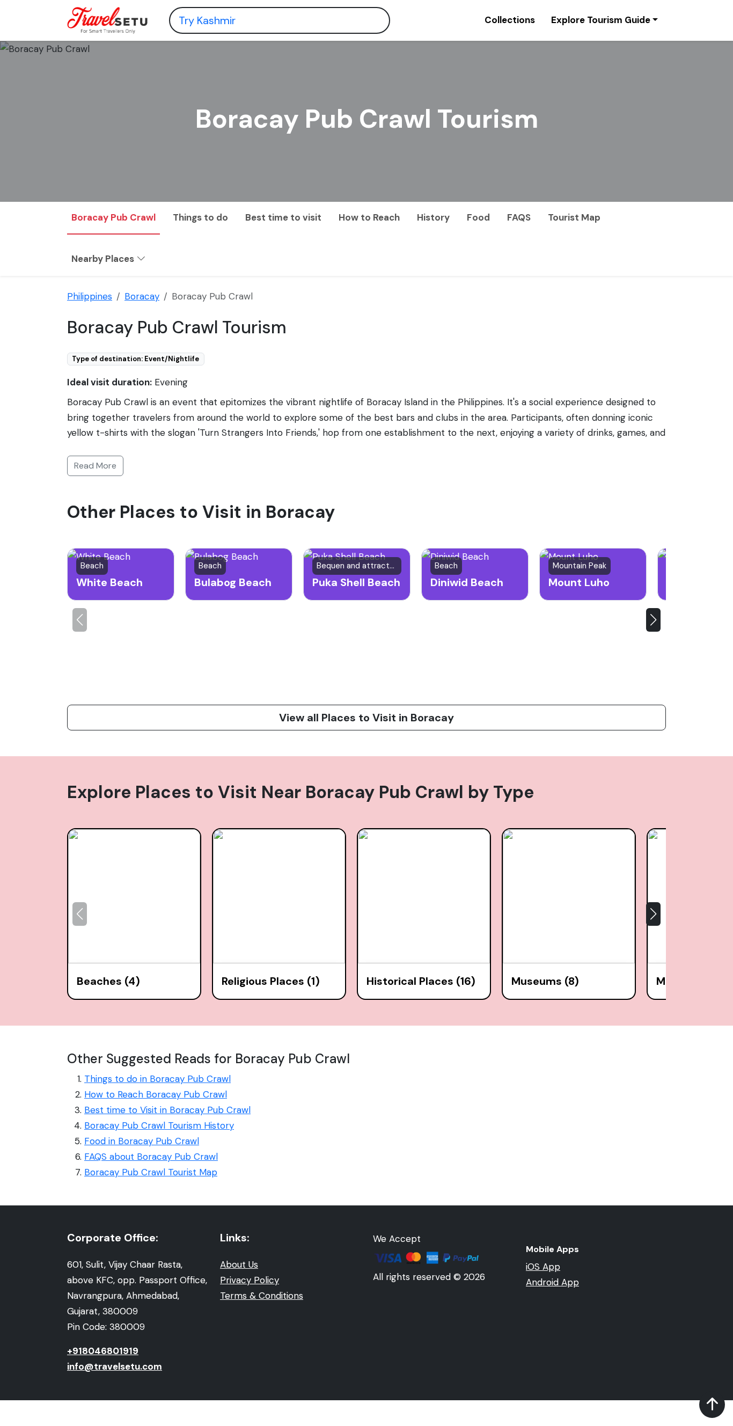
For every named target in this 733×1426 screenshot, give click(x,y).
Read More (95, 465)
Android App (552, 1282)
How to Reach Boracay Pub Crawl (155, 1094)
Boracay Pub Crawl (113, 217)
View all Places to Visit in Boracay (366, 718)
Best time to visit (283, 217)
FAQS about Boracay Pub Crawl (151, 1156)
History (433, 217)
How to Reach (369, 217)
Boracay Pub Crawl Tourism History (159, 1125)
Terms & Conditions (261, 1295)
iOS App (543, 1267)
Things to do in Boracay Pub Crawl (157, 1079)
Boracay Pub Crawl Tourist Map (150, 1172)
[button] (653, 620)
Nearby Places (103, 259)
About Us (239, 1264)
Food (478, 217)
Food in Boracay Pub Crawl (141, 1141)
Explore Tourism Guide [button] (600, 20)
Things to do (200, 217)
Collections (510, 20)
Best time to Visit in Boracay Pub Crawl (167, 1110)
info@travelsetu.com (114, 1366)
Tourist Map (574, 217)
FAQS (519, 217)
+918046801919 (102, 1351)
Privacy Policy (249, 1280)
